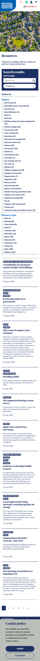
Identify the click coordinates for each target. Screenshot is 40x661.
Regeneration (11, 176)
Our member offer (12, 161)
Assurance (9, 109)
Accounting (10, 103)
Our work (9, 164)
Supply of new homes (14, 195)
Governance (11, 149)
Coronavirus (11, 130)
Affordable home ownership (16, 106)
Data (7, 228)
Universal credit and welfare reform (19, 210)
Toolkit (8, 246)
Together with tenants (14, 204)
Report (8, 237)
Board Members (11, 112)
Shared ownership (12, 189)
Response (9, 240)
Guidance (10, 231)
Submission (10, 243)
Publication (10, 234)
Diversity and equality (14, 139)
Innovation (9, 158)
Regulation (10, 179)
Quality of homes (13, 173)
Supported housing (13, 198)
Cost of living (11, 133)
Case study (10, 224)
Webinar (10, 252)
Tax (7, 201)
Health (8, 152)
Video (8, 249)
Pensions (9, 167)
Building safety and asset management (19, 122)
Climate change (12, 127)
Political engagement (14, 170)
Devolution (10, 136)
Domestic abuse (12, 142)
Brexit (8, 118)
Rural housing (11, 186)
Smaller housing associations (17, 192)
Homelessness (11, 155)
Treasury (9, 207)
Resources (10, 182)
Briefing (9, 221)
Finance (9, 145)
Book (7, 115)
